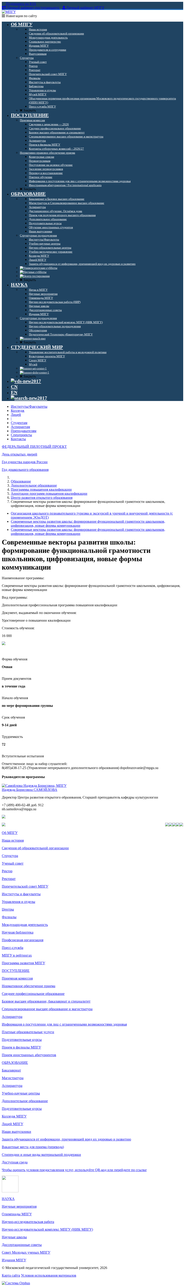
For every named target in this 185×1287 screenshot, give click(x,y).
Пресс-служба (12, 948)
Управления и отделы (18, 902)
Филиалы (9, 917)
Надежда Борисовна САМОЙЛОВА (29, 790)
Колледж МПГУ (14, 1116)
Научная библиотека (17, 932)
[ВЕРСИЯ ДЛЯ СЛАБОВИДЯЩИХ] (26, 381)
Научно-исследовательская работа (28, 1222)
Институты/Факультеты (29, 406)
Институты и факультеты (21, 894)
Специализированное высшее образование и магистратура (47, 1009)
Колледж (17, 410)
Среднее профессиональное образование (33, 994)
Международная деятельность (25, 925)
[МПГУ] (9, 12)
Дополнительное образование (34, 485)
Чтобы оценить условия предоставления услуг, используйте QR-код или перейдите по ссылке (74, 1170)
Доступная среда (15, 1162)
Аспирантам (20, 427)
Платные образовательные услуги (28, 1032)
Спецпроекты (21, 435)
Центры (8, 909)
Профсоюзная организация (22, 940)
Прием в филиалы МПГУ (21, 1047)
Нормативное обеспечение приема (28, 986)
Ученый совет (12, 863)
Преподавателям (23, 431)
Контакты (18, 439)
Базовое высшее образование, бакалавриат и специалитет (46, 1001)
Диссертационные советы (22, 1245)
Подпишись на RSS (20, 4)
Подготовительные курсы (22, 1040)
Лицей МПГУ (12, 1124)
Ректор (7, 871)
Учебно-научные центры (21, 1093)
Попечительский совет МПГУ (25, 886)
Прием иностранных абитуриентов (29, 1055)
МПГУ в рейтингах (17, 955)
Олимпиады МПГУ (17, 1214)
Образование (21, 481)
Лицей (16, 415)
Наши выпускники (16, 1132)
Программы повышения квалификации (41, 489)
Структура (10, 856)
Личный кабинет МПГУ (85, 8)
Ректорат (9, 879)
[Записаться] (3, 644)
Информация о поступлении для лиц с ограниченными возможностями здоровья (64, 1024)
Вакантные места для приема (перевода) (33, 1147)
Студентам (19, 423)
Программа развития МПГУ (23, 963)
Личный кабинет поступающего (33, 8)
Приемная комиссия (17, 978)
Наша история (13, 840)
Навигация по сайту (21, 16)
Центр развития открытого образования (41, 497)
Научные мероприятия (19, 1206)
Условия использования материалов (48, 1275)
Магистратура (12, 1078)
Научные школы (14, 1237)
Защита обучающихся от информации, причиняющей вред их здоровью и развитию (66, 1139)
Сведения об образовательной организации (35, 848)
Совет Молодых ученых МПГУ (26, 1252)
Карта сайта (11, 1275)
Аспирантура (12, 1017)
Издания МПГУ (14, 1260)
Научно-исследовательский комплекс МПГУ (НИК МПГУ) (47, 1229)
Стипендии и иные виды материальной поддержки (41, 1154)
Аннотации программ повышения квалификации (49, 493)
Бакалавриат (11, 1070)
